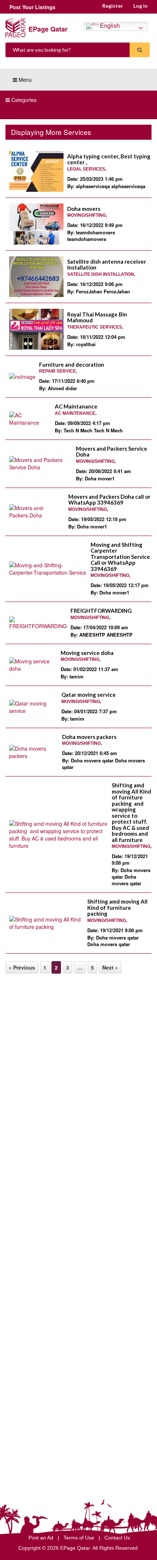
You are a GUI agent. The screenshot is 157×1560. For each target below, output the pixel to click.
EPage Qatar (48, 29)
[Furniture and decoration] (22, 376)
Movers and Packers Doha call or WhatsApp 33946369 (109, 499)
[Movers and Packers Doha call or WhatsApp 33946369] (37, 511)
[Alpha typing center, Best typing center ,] (36, 171)
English (109, 26)
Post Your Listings (32, 7)
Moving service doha (87, 652)
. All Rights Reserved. (114, 1548)
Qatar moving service (88, 694)
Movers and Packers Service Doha (111, 451)
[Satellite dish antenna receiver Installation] (36, 276)
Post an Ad (41, 1538)
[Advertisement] (78, 1061)
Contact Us (117, 1538)
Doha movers (83, 208)
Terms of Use (80, 1538)
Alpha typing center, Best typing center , (108, 159)
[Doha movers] (36, 224)
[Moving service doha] (33, 665)
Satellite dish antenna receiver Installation (106, 264)
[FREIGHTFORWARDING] (38, 623)
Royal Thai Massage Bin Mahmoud (97, 317)
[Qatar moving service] (33, 707)
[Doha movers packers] (33, 752)
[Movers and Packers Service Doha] (40, 463)
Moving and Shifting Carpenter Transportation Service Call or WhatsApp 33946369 (120, 556)
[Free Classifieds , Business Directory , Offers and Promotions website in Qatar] (15, 27)
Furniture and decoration (71, 364)
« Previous (22, 967)
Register (112, 6)
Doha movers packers (89, 736)
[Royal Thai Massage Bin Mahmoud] (36, 329)
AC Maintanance (76, 406)
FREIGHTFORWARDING (101, 610)
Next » (110, 967)
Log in (140, 6)
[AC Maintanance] (30, 418)
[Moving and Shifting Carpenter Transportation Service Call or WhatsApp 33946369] (48, 568)
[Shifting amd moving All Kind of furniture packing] (46, 923)
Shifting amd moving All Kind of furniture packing (117, 907)
